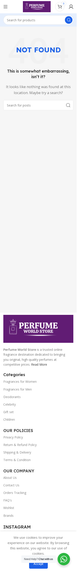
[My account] (71, 6)
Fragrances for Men (17, 389)
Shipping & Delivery (17, 452)
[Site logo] (37, 6)
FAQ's (7, 500)
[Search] (68, 20)
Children (9, 419)
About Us (10, 477)
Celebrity (9, 404)
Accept (38, 564)
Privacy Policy (13, 437)
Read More (39, 364)
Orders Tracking (14, 493)
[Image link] (38, 328)
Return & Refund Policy (20, 445)
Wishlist (8, 508)
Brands (8, 515)
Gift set (8, 412)
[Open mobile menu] (5, 6)
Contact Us (11, 485)
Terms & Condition (17, 460)
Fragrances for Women (20, 381)
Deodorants (12, 397)
